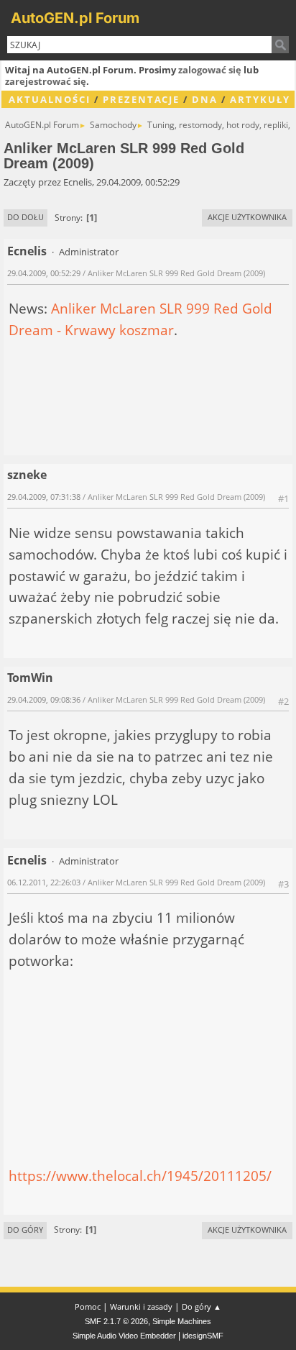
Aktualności (50, 99)
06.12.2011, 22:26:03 (43, 882)
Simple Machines (181, 1321)
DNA (205, 99)
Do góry (25, 1229)
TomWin (30, 677)
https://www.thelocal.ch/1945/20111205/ (140, 1176)
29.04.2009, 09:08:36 (43, 699)
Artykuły (260, 99)
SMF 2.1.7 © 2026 (116, 1321)
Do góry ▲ (201, 1306)
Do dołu (25, 216)
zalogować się (209, 69)
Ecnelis (27, 251)
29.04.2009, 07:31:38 (43, 496)
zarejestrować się (45, 81)
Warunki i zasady (141, 1306)
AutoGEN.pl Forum (75, 18)
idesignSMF (202, 1335)
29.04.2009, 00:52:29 (43, 273)
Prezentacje (141, 99)
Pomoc (88, 1306)
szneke (27, 475)
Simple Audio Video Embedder (124, 1335)
